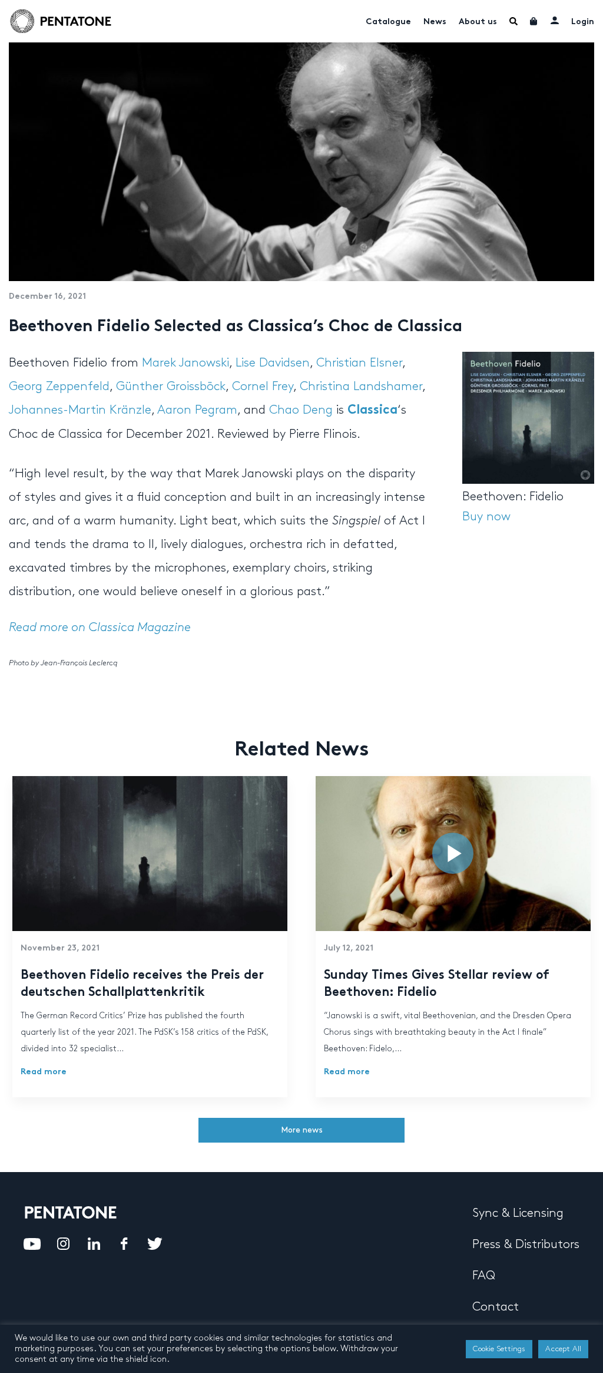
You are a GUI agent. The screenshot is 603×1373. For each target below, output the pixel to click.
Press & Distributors (525, 1244)
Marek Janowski (185, 363)
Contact (495, 1307)
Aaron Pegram (197, 410)
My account (555, 20)
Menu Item (513, 21)
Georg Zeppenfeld (59, 386)
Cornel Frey (262, 386)
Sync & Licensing (518, 1213)
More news (302, 1130)
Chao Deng (301, 410)
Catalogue (388, 22)
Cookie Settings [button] (499, 1348)
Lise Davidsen (273, 363)
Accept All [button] (563, 1348)
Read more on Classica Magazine (100, 627)
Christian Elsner (359, 363)
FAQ (483, 1276)
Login (582, 22)
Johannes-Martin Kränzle (80, 410)
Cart (534, 21)
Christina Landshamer (361, 386)
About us (478, 22)
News (434, 22)
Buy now (486, 517)
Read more (44, 1072)
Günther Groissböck (171, 386)
